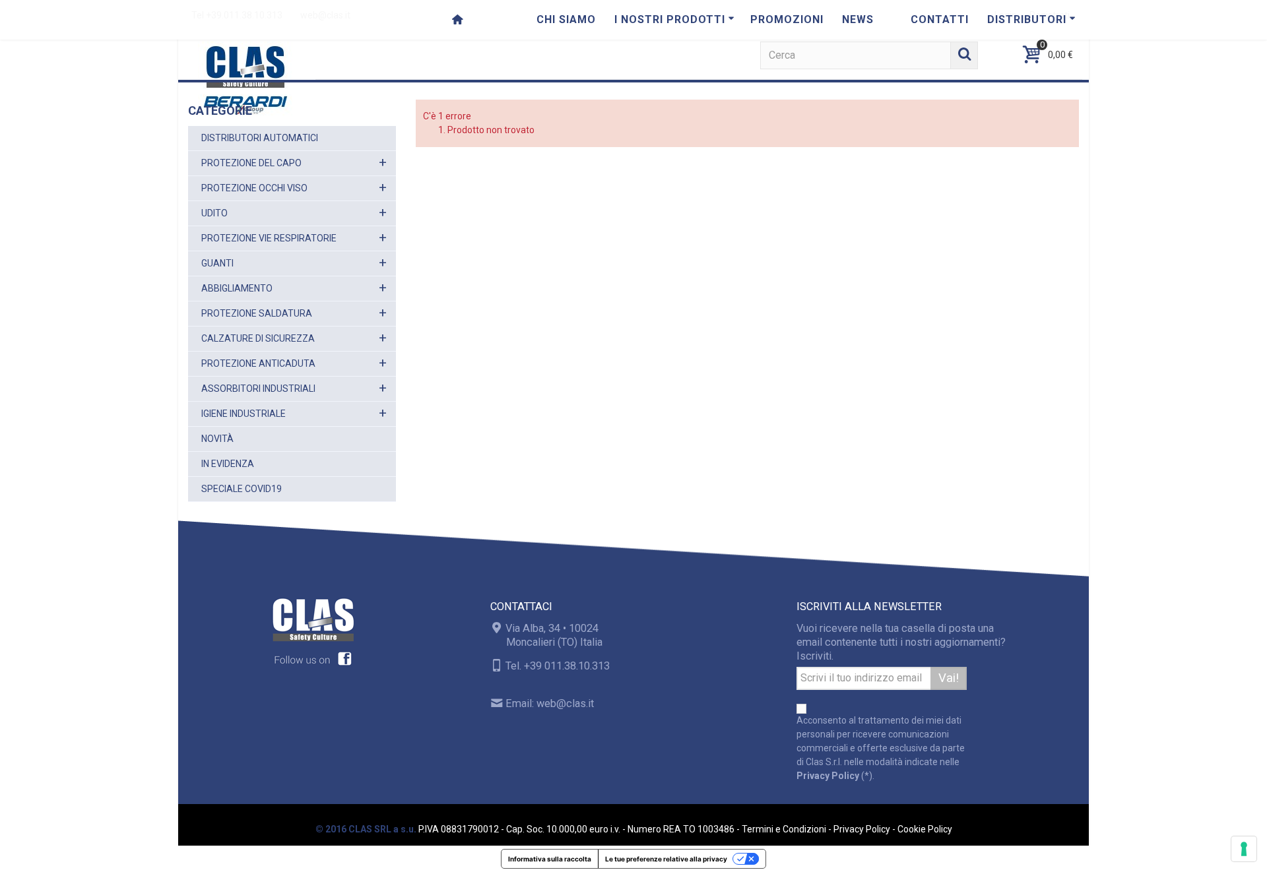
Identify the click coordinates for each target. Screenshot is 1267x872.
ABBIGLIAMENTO (237, 288)
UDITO (214, 213)
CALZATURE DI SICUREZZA (258, 338)
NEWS (858, 19)
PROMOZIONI (787, 19)
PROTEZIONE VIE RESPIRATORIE (269, 238)
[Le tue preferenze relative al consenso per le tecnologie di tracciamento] (1243, 848)
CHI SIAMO (566, 19)
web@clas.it (565, 703)
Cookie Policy (924, 829)
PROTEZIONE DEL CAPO (251, 163)
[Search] (964, 55)
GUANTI (217, 263)
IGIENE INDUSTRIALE (243, 413)
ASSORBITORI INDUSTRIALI (258, 388)
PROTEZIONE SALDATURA (256, 313)
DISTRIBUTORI (1026, 19)
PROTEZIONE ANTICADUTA (258, 363)
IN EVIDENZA (227, 463)
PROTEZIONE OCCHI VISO (254, 188)
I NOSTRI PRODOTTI (669, 19)
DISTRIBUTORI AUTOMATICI (259, 138)
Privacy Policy (827, 775)
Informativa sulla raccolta (549, 859)
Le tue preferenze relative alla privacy (666, 859)
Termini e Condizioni (784, 829)
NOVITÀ (217, 438)
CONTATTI (940, 19)
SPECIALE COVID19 (241, 488)
